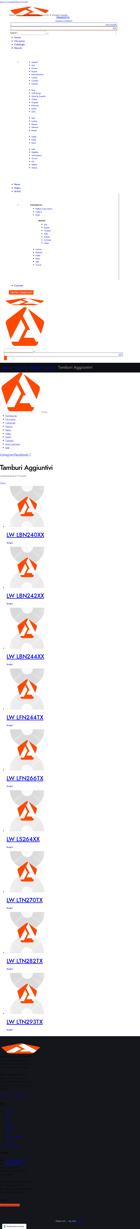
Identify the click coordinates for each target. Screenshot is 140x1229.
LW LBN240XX (25, 535)
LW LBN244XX (25, 656)
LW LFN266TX (25, 778)
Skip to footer (21, 1)
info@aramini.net (62, 17)
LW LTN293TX (25, 1022)
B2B (114, 28)
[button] (3, 483)
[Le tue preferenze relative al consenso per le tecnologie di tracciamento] (14, 1226)
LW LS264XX (23, 839)
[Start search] (47, 33)
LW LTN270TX (25, 900)
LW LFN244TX (25, 717)
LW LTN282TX (25, 961)
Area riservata (111, 24)
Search (13, 32)
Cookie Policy (21, 1096)
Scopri (10, 542)
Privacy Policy (6, 1096)
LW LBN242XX (25, 596)
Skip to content (7, 1)
